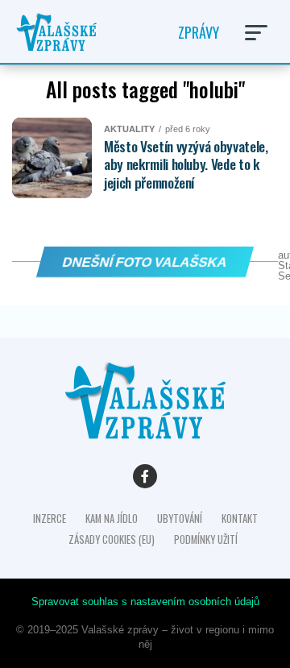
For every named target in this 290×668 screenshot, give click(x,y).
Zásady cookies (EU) (111, 539)
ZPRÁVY (198, 32)
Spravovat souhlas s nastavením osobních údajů (145, 601)
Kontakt (240, 518)
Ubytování (179, 518)
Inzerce (49, 518)
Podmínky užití (206, 539)
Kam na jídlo (111, 518)
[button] (256, 32)
